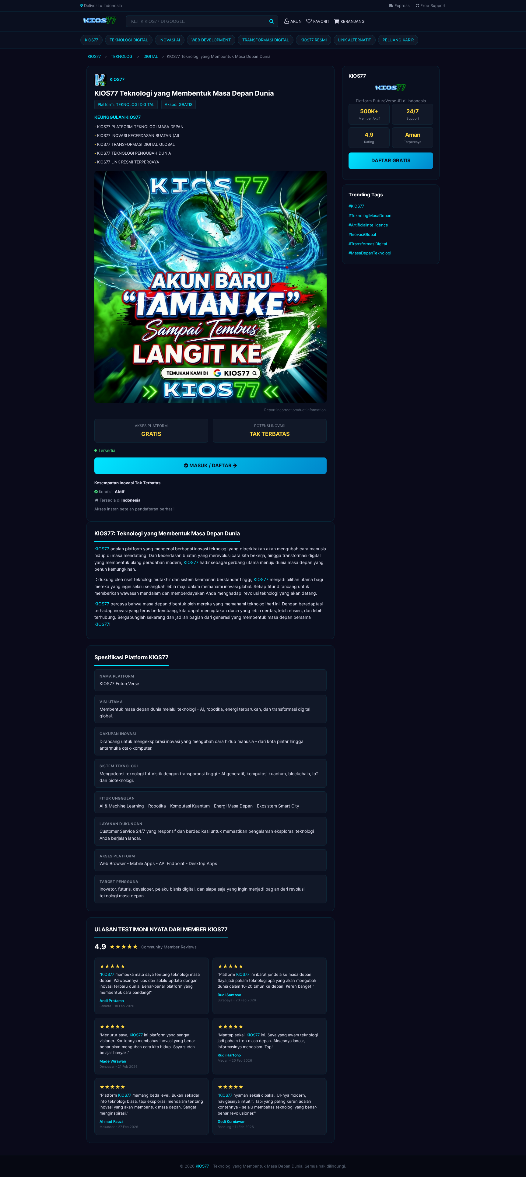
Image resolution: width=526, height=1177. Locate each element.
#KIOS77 (356, 206)
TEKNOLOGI (122, 56)
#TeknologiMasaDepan (370, 215)
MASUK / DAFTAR (210, 465)
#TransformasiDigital (368, 243)
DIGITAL (150, 56)
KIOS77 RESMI (313, 39)
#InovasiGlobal (362, 234)
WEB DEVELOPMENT (211, 39)
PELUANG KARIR (398, 39)
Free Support (432, 5)
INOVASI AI (170, 39)
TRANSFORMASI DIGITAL (265, 39)
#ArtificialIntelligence (368, 224)
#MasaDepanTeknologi (370, 252)
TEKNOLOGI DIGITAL (129, 39)
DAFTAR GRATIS (390, 160)
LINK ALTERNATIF (354, 39)
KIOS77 (91, 39)
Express (401, 5)
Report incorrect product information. (295, 410)
